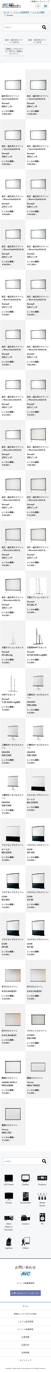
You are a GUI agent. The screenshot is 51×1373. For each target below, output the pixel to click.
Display (25, 1184)
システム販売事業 (25, 1321)
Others (26, 1248)
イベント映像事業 (25, 1329)
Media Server (42, 1204)
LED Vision (9, 1184)
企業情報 (25, 1337)
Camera (25, 1224)
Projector (42, 1184)
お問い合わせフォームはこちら (25, 1293)
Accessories (25, 1203)
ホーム (25, 1306)
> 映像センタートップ (40, 1)
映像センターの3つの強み (25, 1314)
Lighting (8, 1248)
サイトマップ (25, 1360)
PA (42, 1224)
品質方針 (25, 1345)
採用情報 (25, 1352)
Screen (9, 1203)
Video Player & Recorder (9, 1227)
